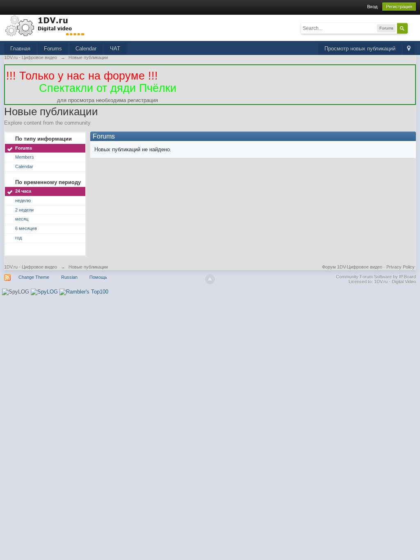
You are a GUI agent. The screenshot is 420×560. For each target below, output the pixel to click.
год (18, 237)
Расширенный (412, 28)
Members (24, 157)
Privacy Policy (400, 266)
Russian (69, 277)
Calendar (85, 49)
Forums (53, 49)
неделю (23, 200)
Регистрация (399, 6)
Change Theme (33, 277)
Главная (20, 49)
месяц (21, 218)
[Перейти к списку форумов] (45, 26)
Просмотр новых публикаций (359, 49)
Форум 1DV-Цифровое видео (352, 266)
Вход (372, 6)
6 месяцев (26, 228)
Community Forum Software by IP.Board (376, 276)
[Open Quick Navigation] (409, 49)
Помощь (98, 277)
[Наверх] (210, 279)
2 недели (24, 209)
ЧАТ (115, 49)
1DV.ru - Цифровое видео (30, 266)
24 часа (23, 191)
